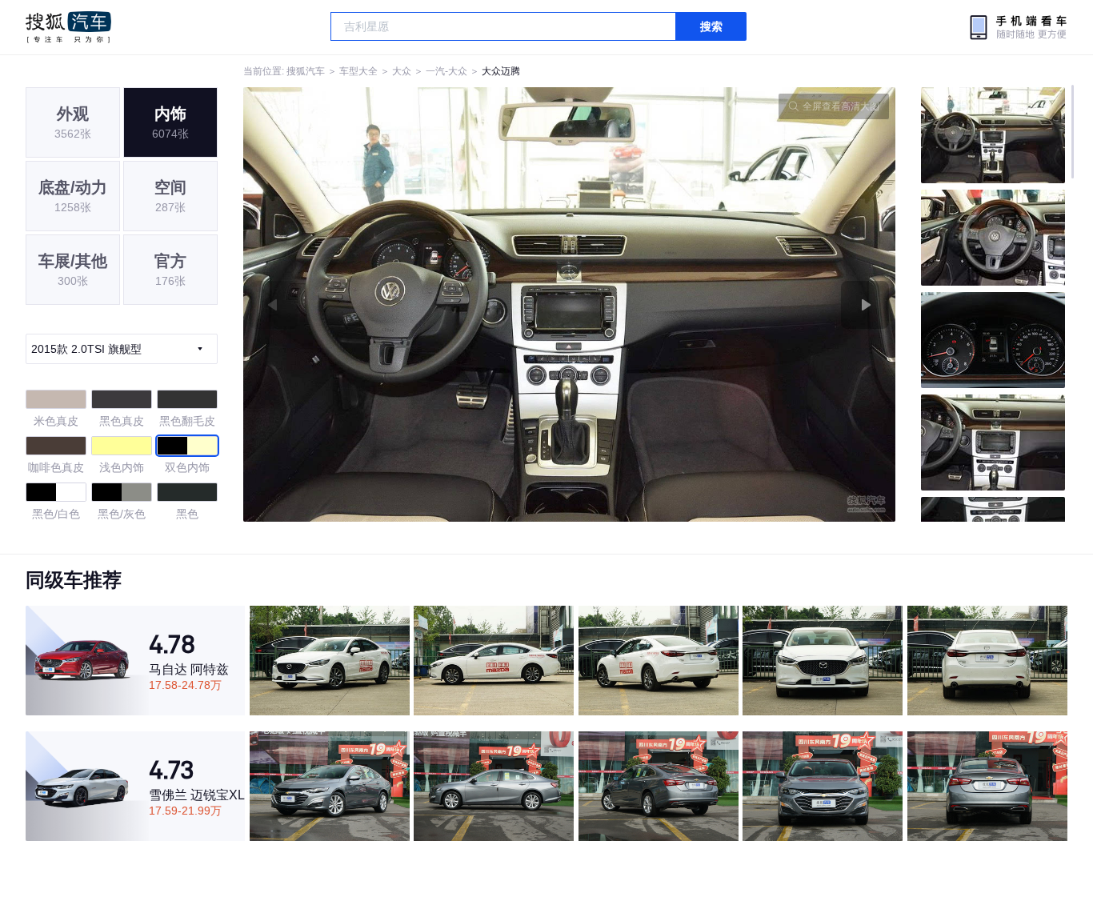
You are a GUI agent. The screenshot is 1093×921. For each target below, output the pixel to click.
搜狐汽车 (68, 27)
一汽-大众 (446, 71)
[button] (406, 304)
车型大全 (358, 71)
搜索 (711, 26)
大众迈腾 (501, 71)
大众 (401, 71)
